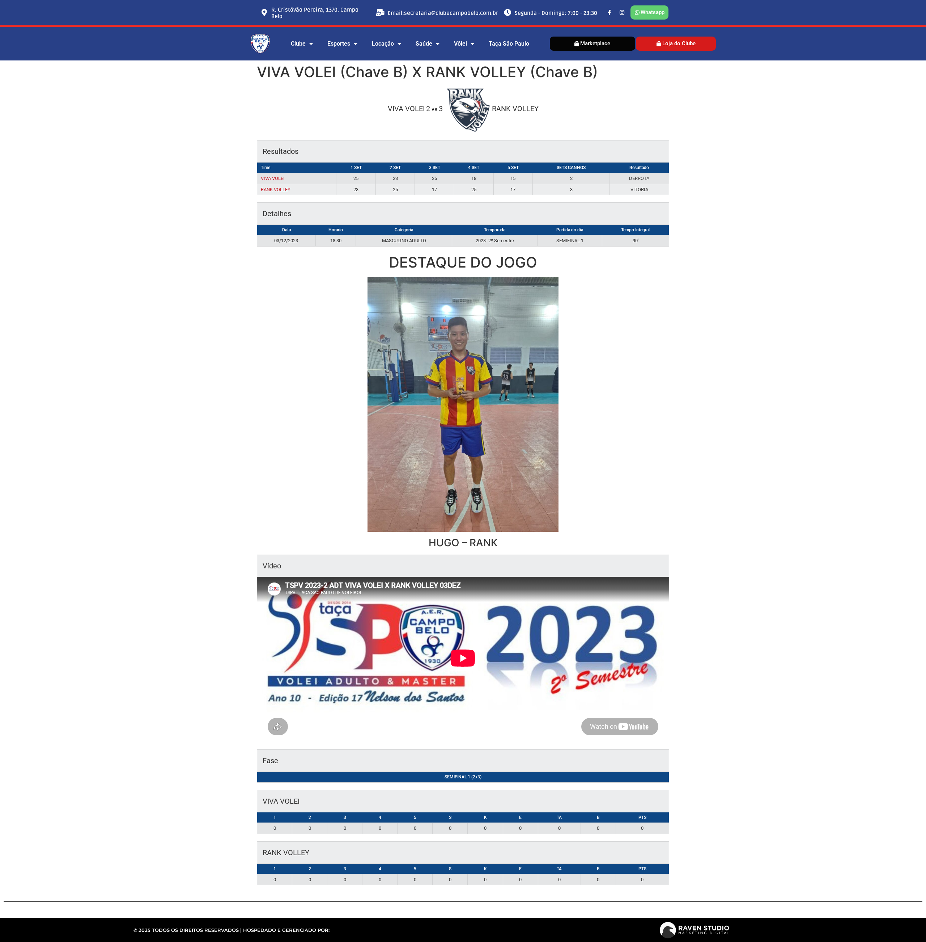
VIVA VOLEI (273, 178)
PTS (642, 817)
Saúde (424, 43)
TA (559, 817)
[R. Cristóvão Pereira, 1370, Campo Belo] (264, 12)
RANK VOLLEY (275, 189)
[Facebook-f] (609, 12)
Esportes (338, 43)
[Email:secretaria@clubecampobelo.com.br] (380, 12)
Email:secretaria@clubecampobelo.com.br (443, 13)
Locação (383, 43)
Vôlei (460, 43)
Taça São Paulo (509, 43)
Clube (298, 43)
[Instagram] (622, 12)
